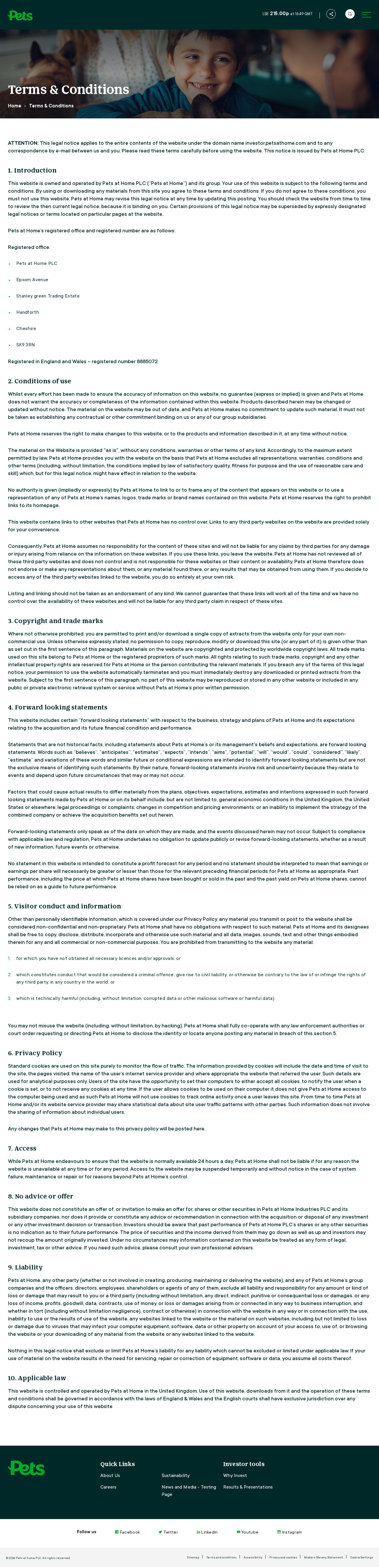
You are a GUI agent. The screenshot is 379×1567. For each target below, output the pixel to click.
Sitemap (193, 1557)
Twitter (170, 1532)
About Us (110, 1475)
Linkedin (209, 1532)
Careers (108, 1487)
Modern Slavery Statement (323, 1557)
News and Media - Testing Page (189, 1490)
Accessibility (253, 1557)
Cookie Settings (361, 1557)
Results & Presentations (248, 1487)
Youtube (249, 1532)
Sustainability (176, 1475)
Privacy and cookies (283, 1557)
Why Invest (235, 1475)
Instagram (292, 1532)
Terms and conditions (221, 1557)
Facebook (130, 1532)
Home (14, 106)
